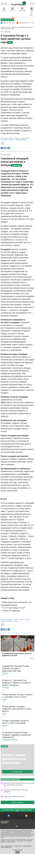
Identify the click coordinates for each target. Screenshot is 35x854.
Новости (12, 10)
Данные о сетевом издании (7, 846)
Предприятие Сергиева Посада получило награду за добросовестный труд (15, 668)
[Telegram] (6, 148)
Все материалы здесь (17, 771)
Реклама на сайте (18, 846)
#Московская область (7, 138)
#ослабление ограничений (8, 140)
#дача (16, 619)
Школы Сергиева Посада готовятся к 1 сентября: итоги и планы (17, 695)
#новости (16, 138)
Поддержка (15, 850)
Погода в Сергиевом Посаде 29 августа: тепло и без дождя (15, 721)
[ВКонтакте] (2, 148)
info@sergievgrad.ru (5, 821)
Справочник (22, 10)
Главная (4, 10)
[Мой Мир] (9, 148)
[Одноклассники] (4, 148)
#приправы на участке (12, 621)
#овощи (3, 621)
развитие (21, 850)
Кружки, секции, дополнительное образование (14, 759)
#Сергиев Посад (25, 138)
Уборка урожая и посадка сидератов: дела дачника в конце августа (16, 708)
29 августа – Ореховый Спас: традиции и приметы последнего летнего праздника (16, 682)
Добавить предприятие (17, 802)
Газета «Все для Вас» (31, 13)
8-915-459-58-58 (4, 822)
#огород (27, 619)
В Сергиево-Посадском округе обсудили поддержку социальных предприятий (16, 734)
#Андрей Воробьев (21, 140)
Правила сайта (8, 847)
